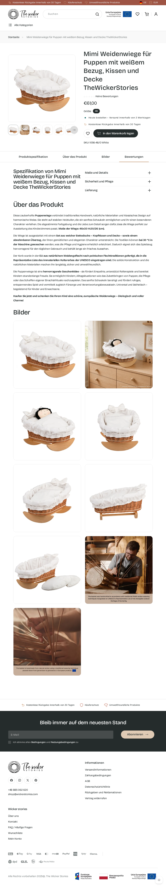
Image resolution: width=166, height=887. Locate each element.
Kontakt (13, 821)
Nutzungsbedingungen (63, 742)
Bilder (106, 157)
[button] (147, 14)
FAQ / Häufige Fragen (20, 827)
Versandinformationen (98, 769)
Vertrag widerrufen (96, 798)
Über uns (13, 815)
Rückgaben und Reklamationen (103, 792)
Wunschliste (15, 833)
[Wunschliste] (137, 14)
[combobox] (72, 14)
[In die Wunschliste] (88, 133)
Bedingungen (38, 742)
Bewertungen (134, 157)
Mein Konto (15, 838)
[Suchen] (97, 14)
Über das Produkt (75, 157)
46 (96, 111)
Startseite (13, 37)
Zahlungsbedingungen (98, 775)
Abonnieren (135, 734)
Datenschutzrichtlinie (97, 786)
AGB (87, 781)
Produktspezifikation (33, 157)
